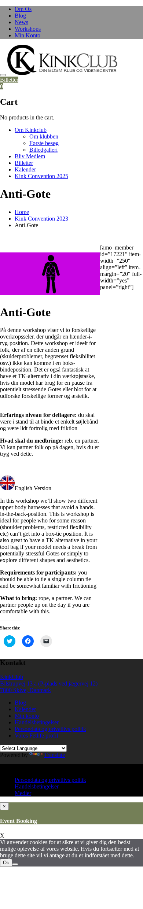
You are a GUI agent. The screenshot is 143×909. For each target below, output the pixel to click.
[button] (62, 60)
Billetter (9, 80)
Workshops (28, 29)
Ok (6, 862)
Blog (20, 15)
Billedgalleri (43, 150)
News (21, 22)
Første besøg (44, 143)
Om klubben (43, 136)
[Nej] (15, 864)
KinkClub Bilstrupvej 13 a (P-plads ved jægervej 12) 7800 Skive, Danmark (49, 683)
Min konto (27, 716)
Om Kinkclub (31, 130)
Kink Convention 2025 (41, 176)
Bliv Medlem (30, 156)
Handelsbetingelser (37, 722)
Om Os (23, 9)
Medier (23, 793)
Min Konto (27, 35)
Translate (54, 755)
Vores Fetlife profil (36, 735)
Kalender (25, 169)
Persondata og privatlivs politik (50, 729)
